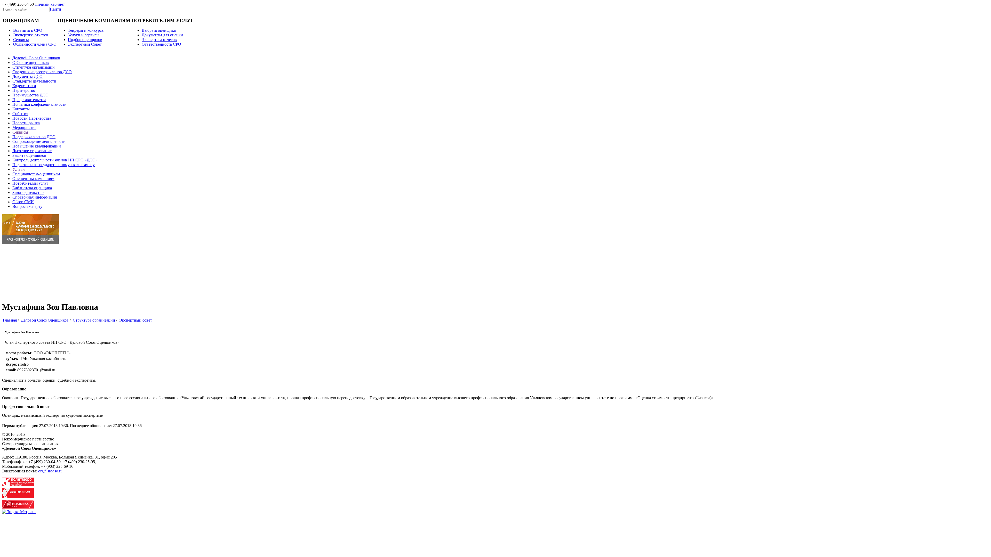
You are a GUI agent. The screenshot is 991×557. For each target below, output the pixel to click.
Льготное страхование (32, 151)
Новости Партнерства (31, 118)
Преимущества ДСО (30, 95)
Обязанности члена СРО (35, 44)
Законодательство (28, 192)
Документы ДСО (27, 76)
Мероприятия (24, 127)
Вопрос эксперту (27, 206)
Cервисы (21, 39)
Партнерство (23, 90)
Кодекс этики (24, 86)
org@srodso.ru (50, 471)
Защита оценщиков (29, 155)
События (20, 113)
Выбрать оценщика (159, 30)
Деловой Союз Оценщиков (36, 58)
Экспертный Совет (85, 44)
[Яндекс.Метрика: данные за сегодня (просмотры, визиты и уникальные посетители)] (19, 512)
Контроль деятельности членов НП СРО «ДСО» (55, 160)
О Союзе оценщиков (30, 62)
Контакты (21, 109)
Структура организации (33, 67)
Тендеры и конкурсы (86, 30)
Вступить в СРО (27, 30)
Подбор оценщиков (85, 39)
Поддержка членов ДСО (33, 137)
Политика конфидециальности (39, 104)
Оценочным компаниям (33, 178)
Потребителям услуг (30, 183)
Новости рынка (26, 123)
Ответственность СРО (161, 44)
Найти (55, 9)
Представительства (29, 99)
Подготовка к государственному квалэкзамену (53, 164)
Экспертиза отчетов (30, 35)
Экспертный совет (135, 320)
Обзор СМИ (23, 202)
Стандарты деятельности (34, 81)
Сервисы (20, 132)
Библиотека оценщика (32, 188)
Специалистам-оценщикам (36, 174)
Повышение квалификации (36, 146)
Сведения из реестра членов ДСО (42, 72)
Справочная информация (34, 197)
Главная (10, 320)
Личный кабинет (50, 4)
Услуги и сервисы (83, 35)
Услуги (18, 169)
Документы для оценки (162, 35)
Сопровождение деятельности (39, 141)
